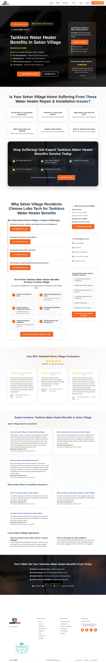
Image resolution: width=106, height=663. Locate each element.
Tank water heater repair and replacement (81, 279)
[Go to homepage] (5, 3)
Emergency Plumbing (66, 626)
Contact (87, 3)
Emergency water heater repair (82, 307)
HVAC (74, 3)
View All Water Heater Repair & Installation (84, 314)
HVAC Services (64, 624)
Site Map (41, 638)
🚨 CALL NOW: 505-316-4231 (29, 74)
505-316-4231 (98, 3)
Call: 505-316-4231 (80, 42)
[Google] (95, 630)
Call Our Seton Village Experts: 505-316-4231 (22, 451)
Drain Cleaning (64, 631)
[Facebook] (82, 630)
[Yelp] (91, 630)
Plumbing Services (65, 621)
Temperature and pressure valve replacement (82, 297)
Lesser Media (93, 660)
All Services (42, 626)
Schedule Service (49, 74)
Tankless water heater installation (82, 285)
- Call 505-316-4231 (66, 177)
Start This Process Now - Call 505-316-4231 (37, 334)
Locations (41, 631)
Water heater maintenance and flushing (82, 291)
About (58, 3)
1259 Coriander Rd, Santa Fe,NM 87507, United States (90, 625)
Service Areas (42, 628)
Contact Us (41, 635)
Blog (81, 3)
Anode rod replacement (80, 303)
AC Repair (63, 633)
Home (51, 3)
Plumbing (65, 3)
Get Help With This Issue (20, 229)
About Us (41, 624)
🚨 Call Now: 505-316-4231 (83, 226)
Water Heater (64, 628)
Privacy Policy (78, 660)
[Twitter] (86, 630)
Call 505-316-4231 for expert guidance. (35, 546)
